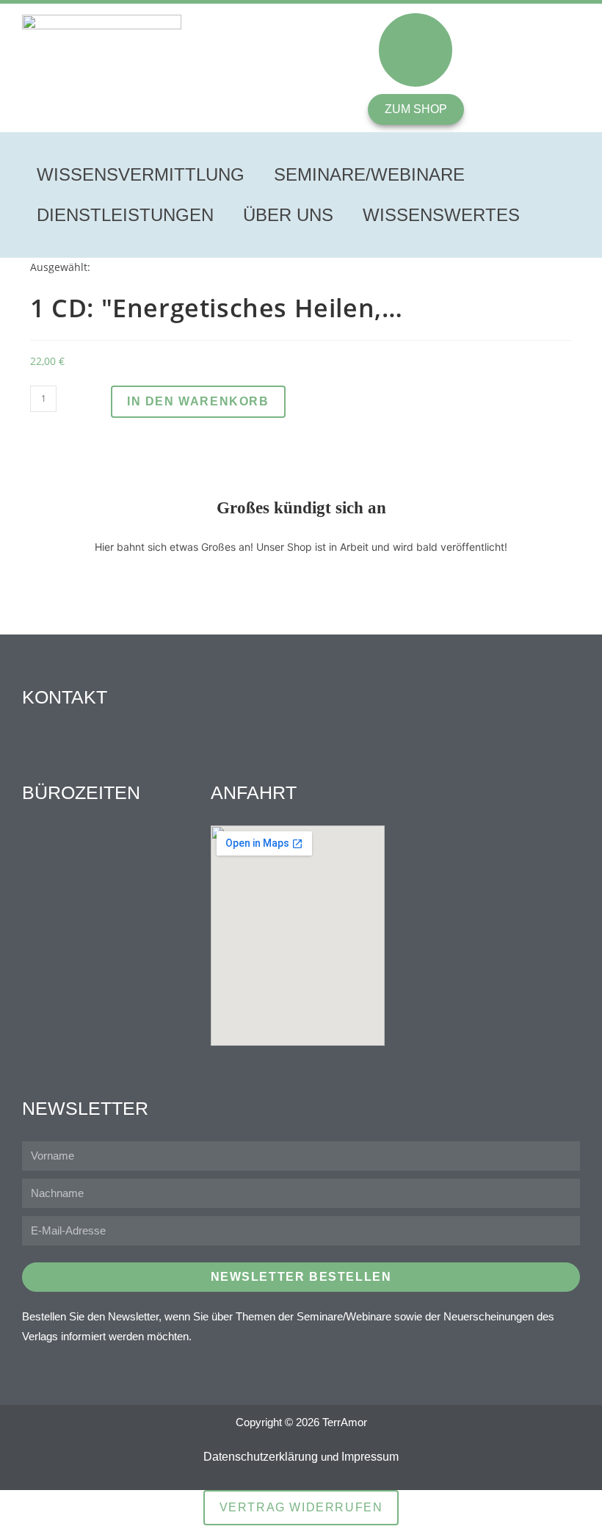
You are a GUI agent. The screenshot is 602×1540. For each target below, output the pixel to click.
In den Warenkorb (198, 401)
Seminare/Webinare (369, 174)
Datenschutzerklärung (260, 1456)
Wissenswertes (441, 215)
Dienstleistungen (125, 215)
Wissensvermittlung (140, 174)
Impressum (370, 1456)
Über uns (288, 215)
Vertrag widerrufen (301, 1507)
